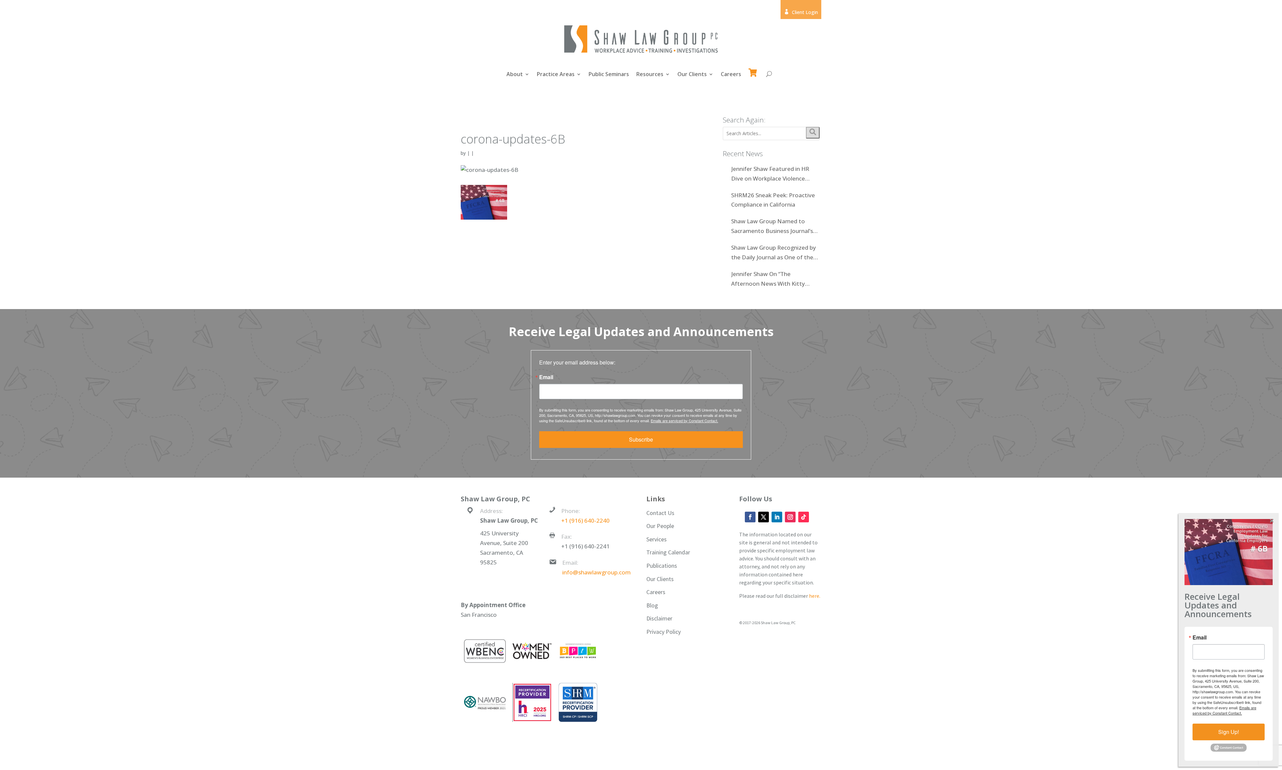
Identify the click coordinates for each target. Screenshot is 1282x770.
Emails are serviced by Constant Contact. (684, 420)
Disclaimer (659, 618)
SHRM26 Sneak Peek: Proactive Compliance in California (773, 200)
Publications (661, 565)
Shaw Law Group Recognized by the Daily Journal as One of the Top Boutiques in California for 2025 (773, 253)
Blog (652, 605)
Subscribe (641, 439)
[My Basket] (754, 69)
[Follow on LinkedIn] (777, 517)
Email (546, 377)
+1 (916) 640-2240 (585, 520)
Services (656, 539)
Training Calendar (668, 552)
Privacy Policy (663, 631)
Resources (649, 75)
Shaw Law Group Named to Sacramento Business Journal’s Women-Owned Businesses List (773, 226)
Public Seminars (609, 75)
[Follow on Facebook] (750, 517)
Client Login (801, 12)
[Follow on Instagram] (790, 517)
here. (814, 595)
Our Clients (692, 75)
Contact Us (660, 513)
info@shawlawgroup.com (596, 572)
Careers (731, 75)
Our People (660, 526)
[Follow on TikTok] (803, 517)
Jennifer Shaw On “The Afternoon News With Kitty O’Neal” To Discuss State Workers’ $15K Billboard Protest (774, 279)
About (514, 75)
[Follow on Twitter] (763, 517)
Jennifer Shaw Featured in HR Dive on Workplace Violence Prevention (770, 174)
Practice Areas (556, 75)
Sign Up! (1228, 732)
